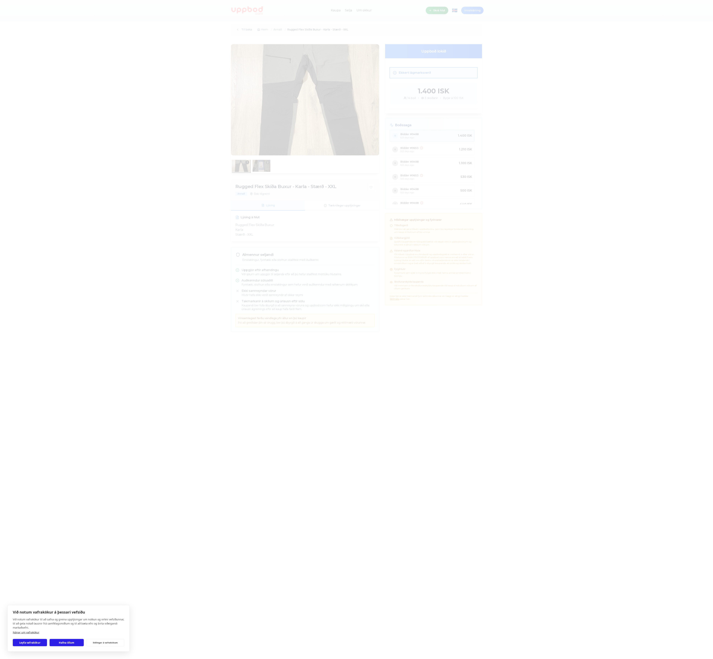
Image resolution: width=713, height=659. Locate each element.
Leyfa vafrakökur (29, 642)
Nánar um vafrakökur (26, 632)
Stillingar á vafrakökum (105, 642)
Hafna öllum (66, 642)
